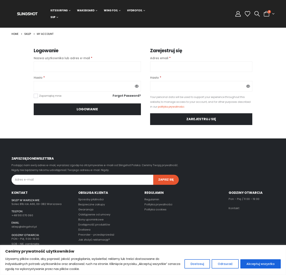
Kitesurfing (59, 10)
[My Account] (238, 14)
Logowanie (87, 109)
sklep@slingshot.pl (24, 227)
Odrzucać (225, 264)
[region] (143, 260)
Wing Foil (111, 10)
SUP (53, 17)
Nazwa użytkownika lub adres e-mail (72, 58)
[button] (257, 14)
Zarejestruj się (201, 119)
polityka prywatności (171, 106)
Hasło (48, 77)
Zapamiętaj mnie (50, 96)
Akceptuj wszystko (260, 264)
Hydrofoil (134, 10)
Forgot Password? (127, 96)
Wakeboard (86, 10)
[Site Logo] (27, 13)
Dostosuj (197, 264)
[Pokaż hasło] (137, 86)
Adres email (169, 58)
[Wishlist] (247, 14)
